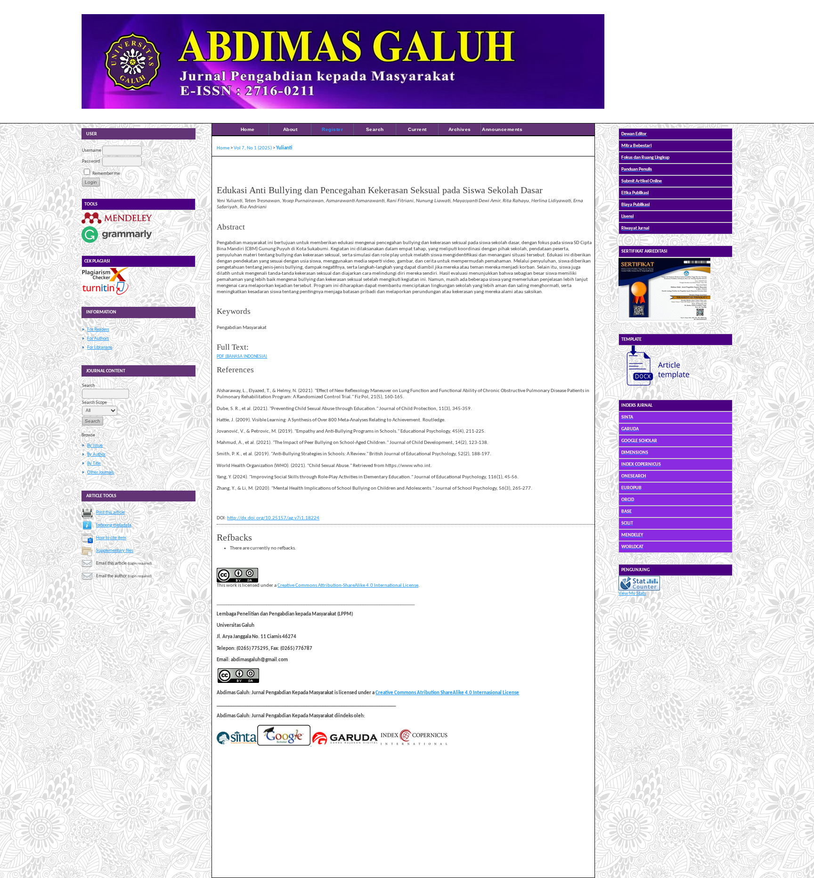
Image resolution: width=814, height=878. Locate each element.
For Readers (98, 329)
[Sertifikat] (664, 321)
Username (91, 150)
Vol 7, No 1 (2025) (253, 148)
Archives (459, 129)
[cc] (238, 681)
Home (248, 129)
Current (417, 129)
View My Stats (632, 593)
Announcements (502, 129)
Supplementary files (114, 550)
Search (375, 129)
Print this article (110, 512)
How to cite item (111, 538)
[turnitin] (105, 294)
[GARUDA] (344, 744)
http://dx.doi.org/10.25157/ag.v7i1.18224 (273, 518)
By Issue (95, 445)
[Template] (654, 387)
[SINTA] (237, 744)
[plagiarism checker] (105, 280)
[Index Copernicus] (413, 744)
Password (91, 161)
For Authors (98, 338)
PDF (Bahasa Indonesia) (242, 356)
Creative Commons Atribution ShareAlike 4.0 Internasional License (447, 693)
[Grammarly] (116, 243)
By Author (96, 454)
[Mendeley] (116, 223)
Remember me (106, 173)
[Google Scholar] (283, 744)
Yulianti (284, 148)
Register (332, 129)
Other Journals (100, 472)
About (290, 129)
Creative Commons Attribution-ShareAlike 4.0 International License (347, 585)
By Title (94, 463)
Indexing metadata (113, 525)
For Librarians (99, 347)
